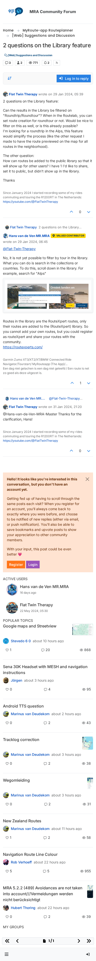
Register (16, 564)
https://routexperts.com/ (23, 347)
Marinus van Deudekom (30, 714)
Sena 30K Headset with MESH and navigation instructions (45, 669)
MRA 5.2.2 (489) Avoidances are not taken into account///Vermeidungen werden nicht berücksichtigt (42, 893)
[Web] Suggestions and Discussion (29, 55)
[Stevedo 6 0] (6, 641)
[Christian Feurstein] (6, 755)
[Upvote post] (71, 212)
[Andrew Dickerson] (6, 862)
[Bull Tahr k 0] (6, 829)
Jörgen (16, 680)
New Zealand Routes (22, 820)
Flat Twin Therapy (23, 94)
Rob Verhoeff (21, 862)
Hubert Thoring (23, 908)
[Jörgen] (6, 680)
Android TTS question (23, 706)
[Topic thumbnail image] (82, 629)
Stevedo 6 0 (21, 641)
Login (32, 564)
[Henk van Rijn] (6, 795)
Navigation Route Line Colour (30, 854)
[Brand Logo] (15, 12)
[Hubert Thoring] (6, 907)
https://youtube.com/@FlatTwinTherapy (30, 201)
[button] (6, 954)
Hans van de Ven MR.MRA (29, 236)
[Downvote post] (88, 212)
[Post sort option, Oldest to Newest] (9, 78)
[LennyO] (6, 714)
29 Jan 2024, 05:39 (68, 94)
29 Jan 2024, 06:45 (33, 242)
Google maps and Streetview (29, 626)
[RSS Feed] (56, 63)
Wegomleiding (16, 780)
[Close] (87, 479)
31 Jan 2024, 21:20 (67, 407)
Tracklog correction (21, 739)
